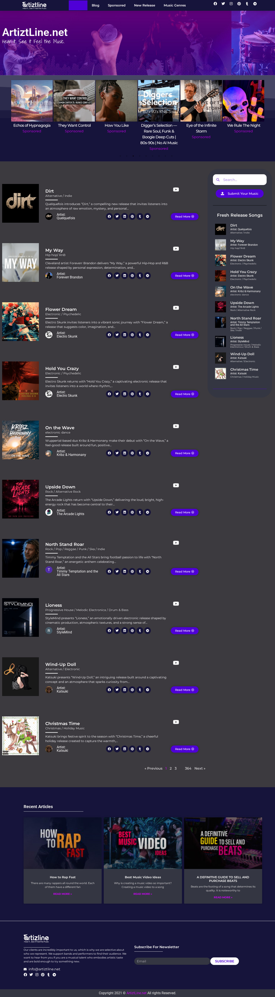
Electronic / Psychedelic (63, 314)
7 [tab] (159, 156)
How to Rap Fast (63, 877)
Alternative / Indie (58, 196)
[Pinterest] (240, 5)
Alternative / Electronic (62, 669)
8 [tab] (165, 156)
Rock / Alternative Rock (63, 492)
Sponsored (32, 131)
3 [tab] (133, 156)
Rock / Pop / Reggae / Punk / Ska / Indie (75, 549)
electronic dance (57, 432)
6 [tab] (152, 156)
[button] (109, 216)
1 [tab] (120, 156)
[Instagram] (232, 5)
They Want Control (74, 125)
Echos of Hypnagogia (31, 125)
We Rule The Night (243, 125)
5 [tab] (146, 156)
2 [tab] (127, 156)
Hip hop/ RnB (55, 255)
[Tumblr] (248, 5)
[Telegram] (256, 5)
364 (188, 768)
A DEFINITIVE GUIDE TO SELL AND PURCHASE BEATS (223, 879)
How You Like (117, 125)
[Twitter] (225, 5)
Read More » (62, 893)
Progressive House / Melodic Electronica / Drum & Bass (86, 610)
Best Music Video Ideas (143, 877)
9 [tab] (172, 156)
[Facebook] (217, 5)
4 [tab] (140, 156)
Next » (199, 768)
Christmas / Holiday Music (65, 728)
